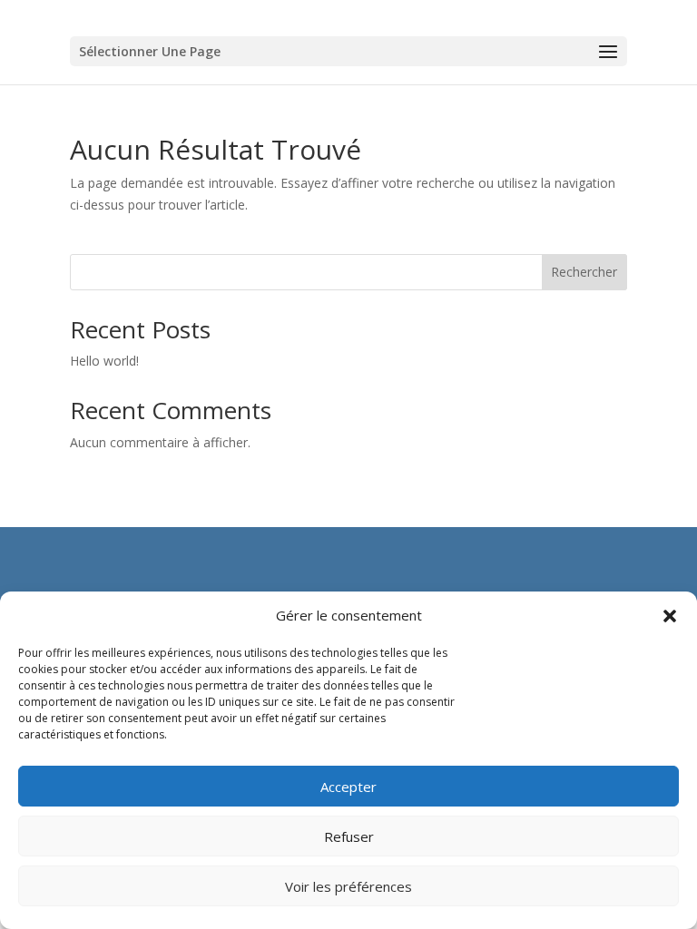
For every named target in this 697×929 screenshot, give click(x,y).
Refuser (349, 836)
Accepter (348, 786)
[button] (670, 616)
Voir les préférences (348, 886)
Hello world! (104, 360)
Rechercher (584, 271)
